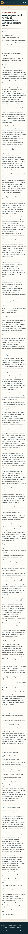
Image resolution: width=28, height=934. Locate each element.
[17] (7, 594)
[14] (7, 564)
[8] (23, 316)
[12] (12, 443)
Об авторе (22, 930)
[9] (7, 355)
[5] (5, 167)
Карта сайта (4, 930)
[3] (13, 132)
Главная (3, 7)
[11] (12, 441)
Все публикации (13, 930)
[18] (21, 600)
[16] (21, 580)
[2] (14, 101)
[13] (14, 540)
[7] (11, 272)
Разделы (23, 2)
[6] (12, 256)
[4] (13, 149)
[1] (19, 95)
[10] (19, 420)
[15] (24, 573)
